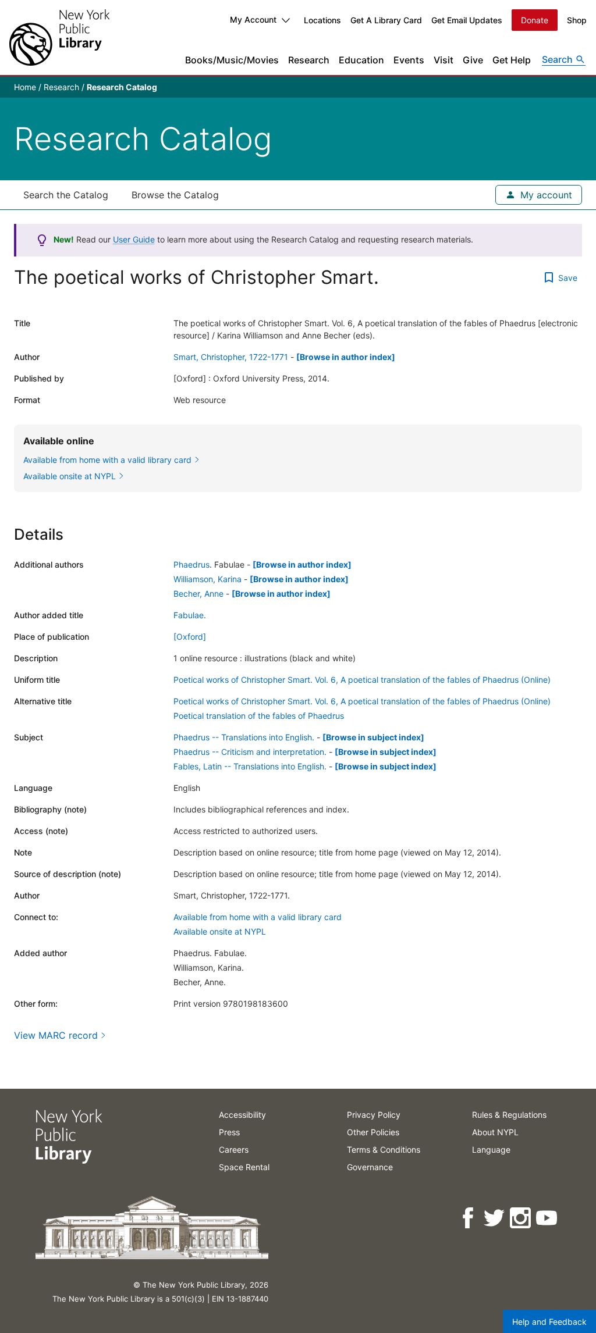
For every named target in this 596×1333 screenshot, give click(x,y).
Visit (443, 60)
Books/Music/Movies (232, 60)
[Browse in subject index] (373, 737)
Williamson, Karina (207, 579)
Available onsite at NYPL (219, 931)
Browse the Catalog (175, 195)
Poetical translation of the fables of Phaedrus (258, 716)
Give (473, 60)
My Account (253, 19)
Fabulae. (189, 615)
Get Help (511, 60)
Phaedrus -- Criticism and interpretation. (250, 752)
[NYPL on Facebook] (468, 1218)
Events (408, 60)
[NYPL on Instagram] (521, 1218)
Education (361, 60)
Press (229, 1132)
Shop (577, 20)
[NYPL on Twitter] (495, 1218)
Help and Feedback (549, 1322)
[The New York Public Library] (59, 37)
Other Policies (373, 1132)
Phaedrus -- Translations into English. (243, 737)
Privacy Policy (373, 1115)
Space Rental (244, 1167)
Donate (534, 20)
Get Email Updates (466, 20)
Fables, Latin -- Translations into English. (250, 766)
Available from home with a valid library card (257, 917)
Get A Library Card (386, 20)
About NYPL (495, 1132)
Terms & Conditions (383, 1149)
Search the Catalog (65, 195)
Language (491, 1149)
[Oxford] (189, 636)
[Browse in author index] (345, 357)
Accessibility (242, 1115)
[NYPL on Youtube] (547, 1218)
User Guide (134, 239)
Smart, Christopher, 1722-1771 (230, 357)
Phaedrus (191, 564)
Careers (234, 1149)
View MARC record (56, 1035)
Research (308, 60)
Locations (322, 20)
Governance (370, 1167)
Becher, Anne (198, 593)
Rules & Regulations (509, 1115)
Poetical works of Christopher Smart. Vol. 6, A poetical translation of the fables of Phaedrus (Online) (362, 680)
